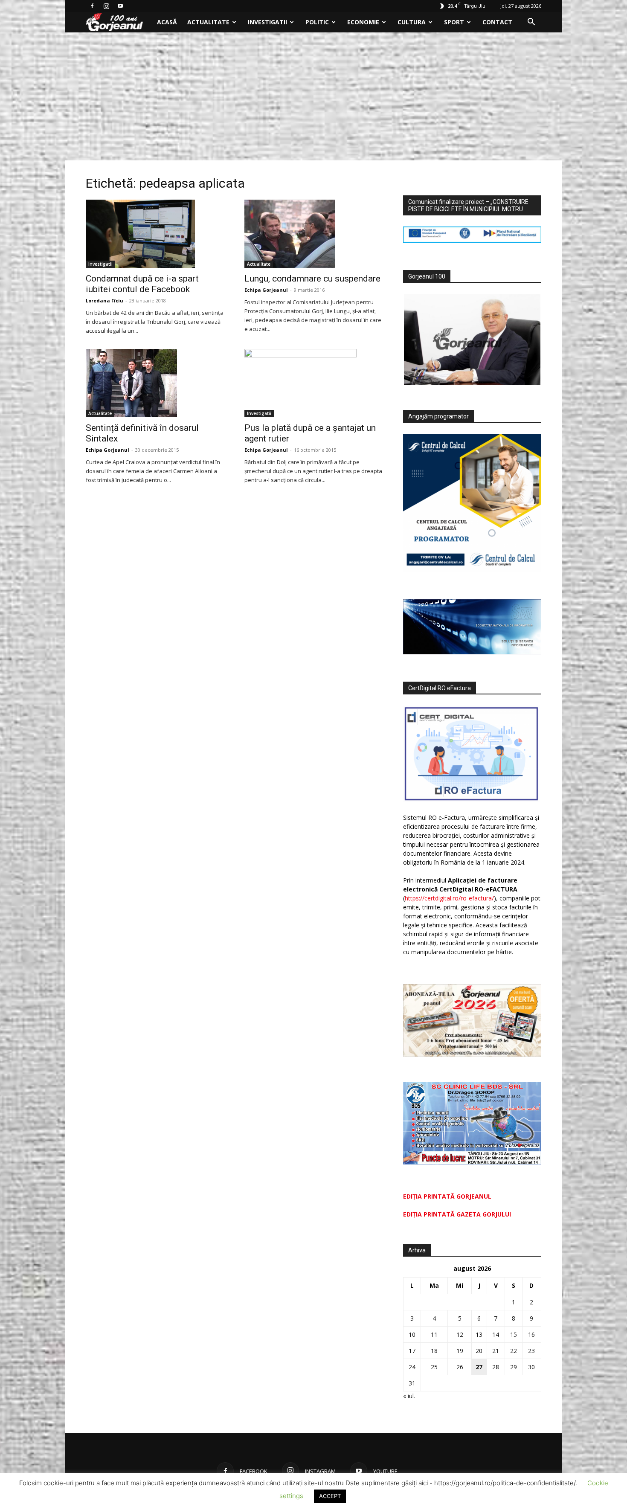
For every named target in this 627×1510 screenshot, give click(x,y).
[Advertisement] (313, 96)
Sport (454, 22)
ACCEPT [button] (330, 1496)
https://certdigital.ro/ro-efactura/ (449, 898)
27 (479, 1367)
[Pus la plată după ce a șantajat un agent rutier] (313, 383)
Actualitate (208, 22)
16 (531, 1334)
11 (434, 1334)
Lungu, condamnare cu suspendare (312, 278)
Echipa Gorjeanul (266, 290)
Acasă (167, 22)
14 (495, 1334)
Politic (317, 22)
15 (513, 1334)
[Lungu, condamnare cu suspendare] (313, 234)
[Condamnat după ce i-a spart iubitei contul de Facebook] (155, 234)
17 (412, 1351)
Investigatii (267, 22)
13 (479, 1334)
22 (513, 1351)
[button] (531, 23)
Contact (497, 22)
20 (479, 1351)
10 (412, 1334)
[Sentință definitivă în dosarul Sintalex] (155, 383)
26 (459, 1367)
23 (531, 1351)
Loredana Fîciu (104, 300)
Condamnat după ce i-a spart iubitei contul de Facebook (142, 283)
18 (434, 1351)
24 (412, 1367)
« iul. (409, 1396)
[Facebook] (92, 6)
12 (459, 1334)
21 (495, 1351)
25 (434, 1367)
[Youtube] (120, 6)
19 (459, 1351)
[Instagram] (106, 6)
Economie (363, 22)
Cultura (412, 22)
